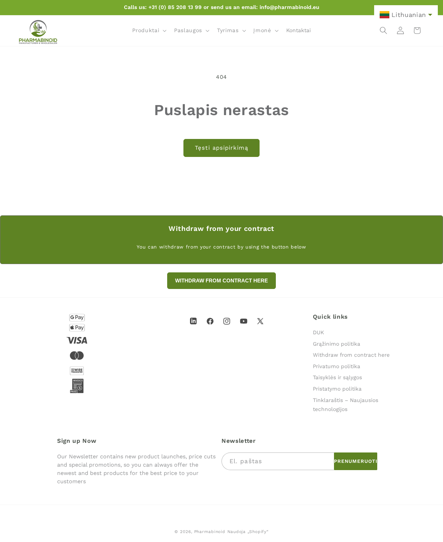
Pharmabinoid (209, 531)
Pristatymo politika (337, 389)
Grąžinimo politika (336, 344)
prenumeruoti (355, 461)
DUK (318, 332)
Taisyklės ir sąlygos (337, 377)
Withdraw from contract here (351, 355)
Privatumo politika (336, 366)
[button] (149, 30)
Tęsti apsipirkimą (221, 147)
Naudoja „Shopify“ (248, 531)
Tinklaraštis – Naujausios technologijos (345, 405)
